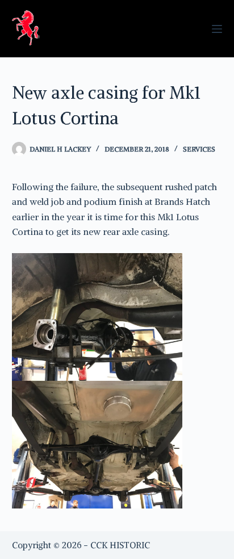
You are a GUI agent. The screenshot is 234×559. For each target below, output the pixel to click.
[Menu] (217, 29)
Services (199, 149)
